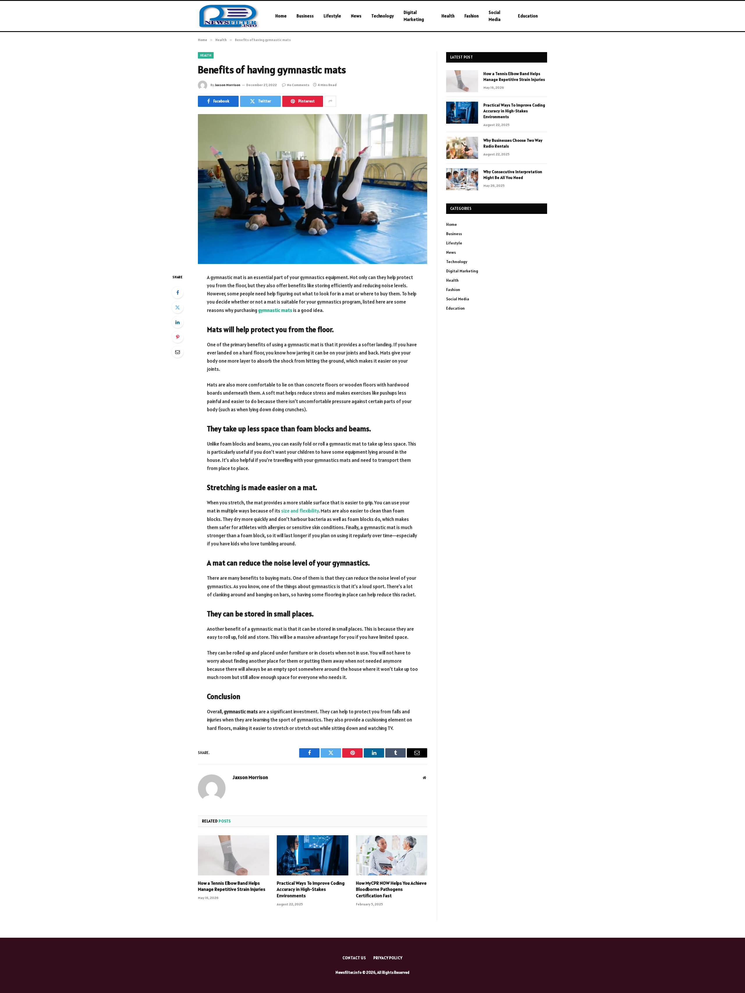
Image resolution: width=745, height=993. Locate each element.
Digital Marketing (414, 16)
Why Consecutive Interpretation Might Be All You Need (512, 174)
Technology (382, 16)
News (356, 16)
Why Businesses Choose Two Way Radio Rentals (512, 143)
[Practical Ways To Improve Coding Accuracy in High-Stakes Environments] (312, 855)
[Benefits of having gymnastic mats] (312, 189)
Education (528, 16)
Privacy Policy (387, 957)
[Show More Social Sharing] (330, 101)
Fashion (471, 16)
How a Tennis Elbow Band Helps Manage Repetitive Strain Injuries (231, 886)
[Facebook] (177, 292)
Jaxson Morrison (227, 85)
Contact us (354, 957)
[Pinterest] (177, 337)
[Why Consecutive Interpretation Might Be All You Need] (462, 179)
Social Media (495, 16)
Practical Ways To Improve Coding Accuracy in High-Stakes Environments (311, 889)
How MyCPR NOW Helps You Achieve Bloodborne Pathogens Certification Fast (391, 889)
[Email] (177, 352)
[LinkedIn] (177, 322)
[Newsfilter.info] (229, 16)
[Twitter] (177, 307)
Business (305, 16)
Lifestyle (332, 16)
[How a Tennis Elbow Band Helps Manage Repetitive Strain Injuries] (233, 855)
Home (281, 16)
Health (448, 16)
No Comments (298, 85)
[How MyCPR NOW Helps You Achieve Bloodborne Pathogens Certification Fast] (391, 855)
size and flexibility (300, 511)
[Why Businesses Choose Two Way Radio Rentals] (462, 148)
